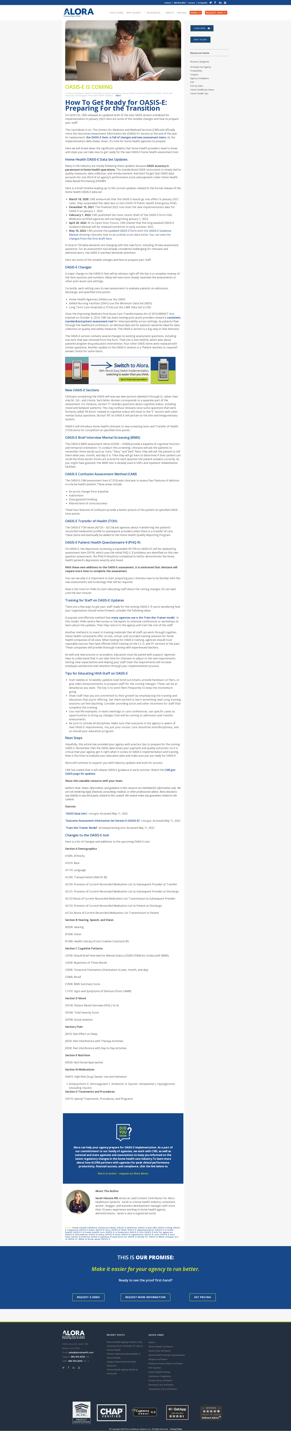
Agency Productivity (93, 93)
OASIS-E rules (151, 1234)
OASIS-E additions (127, 1227)
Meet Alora (200, 39)
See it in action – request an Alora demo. (123, 1173)
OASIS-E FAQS (119, 1230)
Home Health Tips (199, 93)
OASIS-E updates (100, 1236)
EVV (192, 81)
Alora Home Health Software (100, 95)
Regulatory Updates (153, 93)
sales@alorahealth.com (81, 1352)
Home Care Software (160, 1350)
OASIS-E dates (87, 1230)
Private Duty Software (160, 1380)
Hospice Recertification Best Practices (121, 1363)
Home (152, 1342)
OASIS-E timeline (80, 1236)
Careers (191, 2)
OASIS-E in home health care (89, 1232)
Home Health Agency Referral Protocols (122, 1371)
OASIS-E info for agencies (158, 1232)
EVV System (155, 1367)
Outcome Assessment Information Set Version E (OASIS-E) (102, 820)
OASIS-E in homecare (117, 1232)
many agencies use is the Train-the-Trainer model (142, 617)
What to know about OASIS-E (94, 1239)
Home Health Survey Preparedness (167, 1355)
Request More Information (145, 1297)
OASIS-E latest (96, 1234)
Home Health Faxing (159, 1372)
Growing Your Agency (112, 93)
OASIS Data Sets (76, 813)
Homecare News (107, 1227)
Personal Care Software (161, 1384)
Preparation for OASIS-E (123, 1236)
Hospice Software (158, 1359)
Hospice (194, 74)
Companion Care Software (163, 1389)
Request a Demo (88, 1297)
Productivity (196, 70)
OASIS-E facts (103, 1230)
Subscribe (200, 28)
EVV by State (196, 85)
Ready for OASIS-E (148, 1236)
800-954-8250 (78, 1356)
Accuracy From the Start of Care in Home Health (125, 1347)
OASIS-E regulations (132, 1234)
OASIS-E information (76, 1234)
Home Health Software (84, 1227)
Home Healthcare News (202, 89)
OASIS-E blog (165, 1227)
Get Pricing (202, 1297)
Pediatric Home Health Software (166, 1363)
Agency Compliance (75, 93)
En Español (202, 2)
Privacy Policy (176, 1429)
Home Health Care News (133, 93)
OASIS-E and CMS (147, 1227)
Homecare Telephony (160, 1376)
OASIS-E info (137, 1232)
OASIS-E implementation (140, 1230)
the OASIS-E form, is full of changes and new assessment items (126, 137)
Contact (167, 2)
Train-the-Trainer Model (81, 828)
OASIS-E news (112, 1234)
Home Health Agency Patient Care (124, 1342)
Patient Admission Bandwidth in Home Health (123, 1355)
